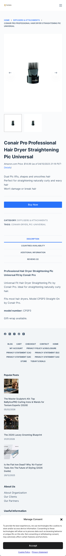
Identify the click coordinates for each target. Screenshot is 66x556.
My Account (16, 348)
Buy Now (33, 204)
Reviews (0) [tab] (33, 259)
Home (55, 344)
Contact (44, 344)
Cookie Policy (24, 552)
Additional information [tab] (33, 252)
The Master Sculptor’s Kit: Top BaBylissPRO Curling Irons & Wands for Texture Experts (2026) (24, 401)
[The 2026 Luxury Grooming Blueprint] (11, 422)
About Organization (15, 492)
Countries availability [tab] (33, 245)
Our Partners (11, 500)
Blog (10, 344)
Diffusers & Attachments (32, 220)
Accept (33, 545)
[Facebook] (5, 334)
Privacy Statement (40, 552)
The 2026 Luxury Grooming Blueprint (23, 434)
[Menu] (60, 5)
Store (24, 361)
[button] (61, 519)
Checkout (30, 344)
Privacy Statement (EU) (47, 352)
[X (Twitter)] (10, 334)
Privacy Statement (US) (47, 357)
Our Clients (10, 496)
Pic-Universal (37, 224)
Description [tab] (33, 239)
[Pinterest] (19, 334)
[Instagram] (14, 334)
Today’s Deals (38, 361)
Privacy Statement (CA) (18, 352)
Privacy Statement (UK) (18, 357)
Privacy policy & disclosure (41, 348)
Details (7, 167)
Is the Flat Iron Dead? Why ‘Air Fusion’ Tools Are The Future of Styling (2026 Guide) (23, 467)
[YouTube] (23, 334)
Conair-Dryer (19, 224)
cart (19, 344)
